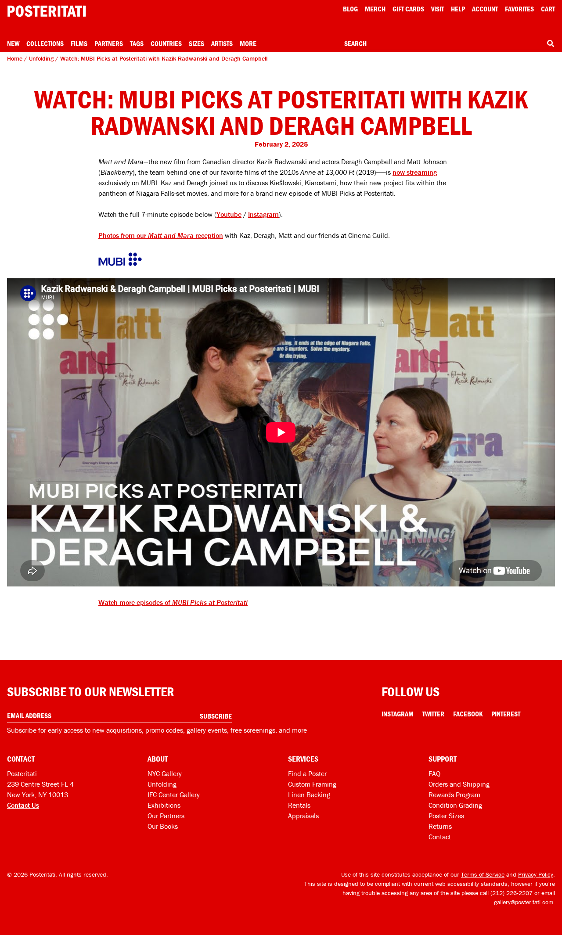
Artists (222, 43)
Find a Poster (307, 773)
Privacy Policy (535, 874)
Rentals (299, 805)
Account (485, 8)
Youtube (228, 214)
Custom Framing (312, 784)
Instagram (263, 214)
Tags (137, 43)
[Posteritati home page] (46, 11)
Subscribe (216, 716)
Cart (548, 8)
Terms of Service (482, 874)
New (13, 43)
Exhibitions (164, 805)
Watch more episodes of (173, 602)
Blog (350, 8)
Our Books (163, 826)
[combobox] (449, 44)
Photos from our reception (160, 235)
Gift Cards (408, 8)
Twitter (433, 713)
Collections (45, 43)
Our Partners (166, 815)
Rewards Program (454, 794)
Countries (166, 43)
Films (79, 43)
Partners (108, 43)
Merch (375, 8)
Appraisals (303, 815)
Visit (437, 8)
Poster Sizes (446, 815)
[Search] (550, 43)
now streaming (415, 172)
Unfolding (41, 58)
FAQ (434, 773)
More (248, 43)
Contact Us (23, 805)
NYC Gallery (165, 773)
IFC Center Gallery (174, 794)
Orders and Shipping (459, 784)
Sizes (196, 43)
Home (14, 58)
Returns (440, 826)
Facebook (468, 713)
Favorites (519, 8)
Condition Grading (455, 805)
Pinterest (505, 713)
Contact (440, 836)
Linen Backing (309, 794)
